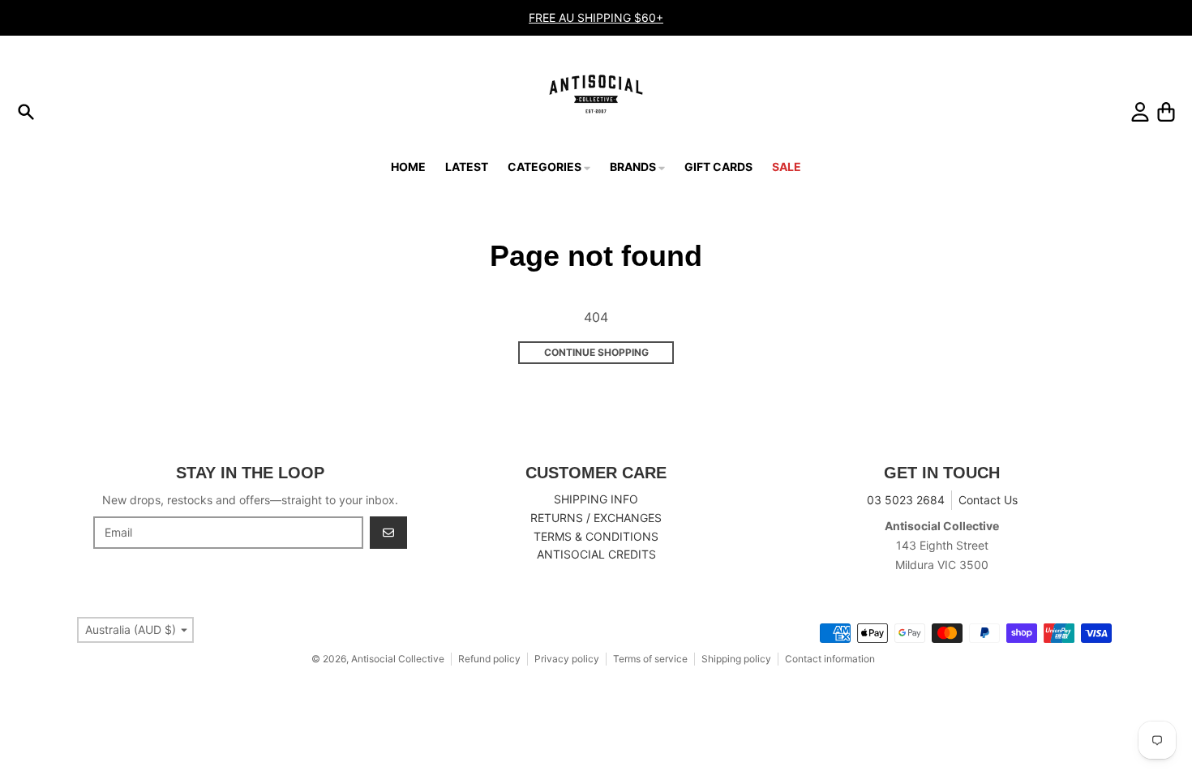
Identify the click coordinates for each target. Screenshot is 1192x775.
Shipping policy (736, 659)
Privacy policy (566, 659)
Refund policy (489, 659)
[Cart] (1166, 112)
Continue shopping (596, 352)
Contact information (830, 659)
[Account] (1140, 112)
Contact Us (988, 500)
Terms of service (650, 659)
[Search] (26, 112)
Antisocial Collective (397, 659)
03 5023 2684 (906, 500)
